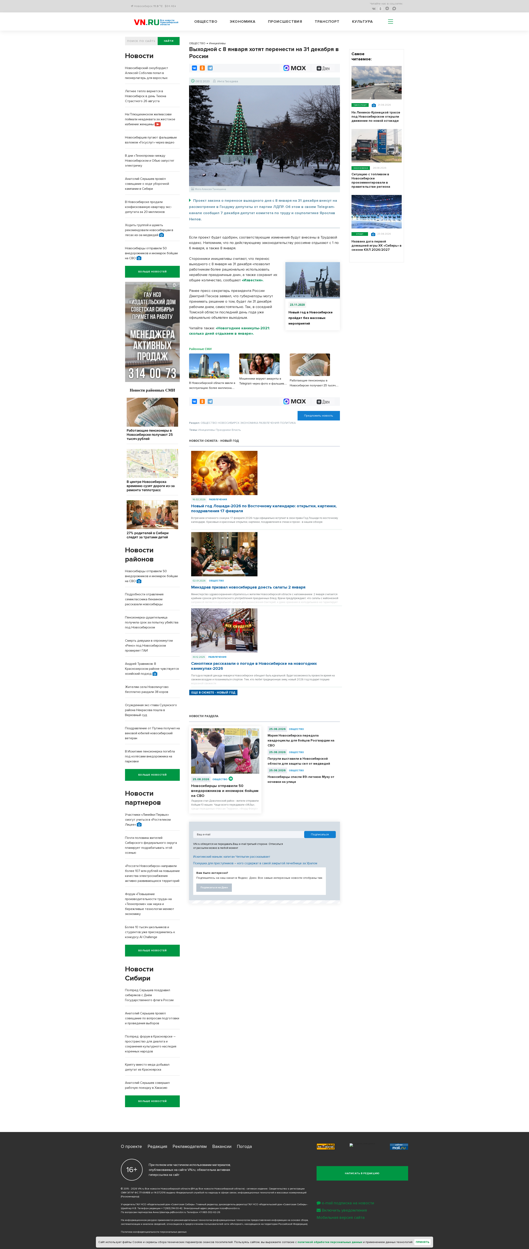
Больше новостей (152, 271)
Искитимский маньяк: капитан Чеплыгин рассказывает (231, 857)
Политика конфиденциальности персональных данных (154, 1231)
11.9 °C (158, 6)
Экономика (242, 21)
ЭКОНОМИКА (361, 168)
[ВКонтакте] (194, 68)
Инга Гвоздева (227, 81)
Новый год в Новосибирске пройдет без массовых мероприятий (310, 318)
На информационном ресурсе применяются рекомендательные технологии (166, 1220)
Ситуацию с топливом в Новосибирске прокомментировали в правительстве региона (370, 180)
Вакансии (221, 1146)
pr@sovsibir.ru (178, 1212)
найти (169, 41)
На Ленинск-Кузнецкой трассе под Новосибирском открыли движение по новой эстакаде (375, 116)
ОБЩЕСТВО (216, 580)
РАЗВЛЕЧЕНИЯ (218, 499)
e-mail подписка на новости (348, 1203)
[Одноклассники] (202, 68)
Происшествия (285, 21)
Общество (205, 21)
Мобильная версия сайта (341, 1217)
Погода (244, 1146)
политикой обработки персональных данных (330, 1242)
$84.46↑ (170, 6)
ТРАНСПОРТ (360, 104)
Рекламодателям (190, 1146)
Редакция (157, 1146)
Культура (362, 21)
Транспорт (327, 21)
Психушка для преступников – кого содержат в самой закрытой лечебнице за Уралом (255, 863)
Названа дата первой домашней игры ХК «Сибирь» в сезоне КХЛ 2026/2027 (376, 245)
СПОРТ (359, 233)
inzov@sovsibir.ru (229, 1208)
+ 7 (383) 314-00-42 (171, 1208)
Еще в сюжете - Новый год (213, 692)
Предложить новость (318, 415)
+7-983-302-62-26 (209, 1212)
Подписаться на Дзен (214, 887)
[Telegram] (210, 68)
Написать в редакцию (362, 1173)
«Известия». (252, 280)
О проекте (131, 1146)
